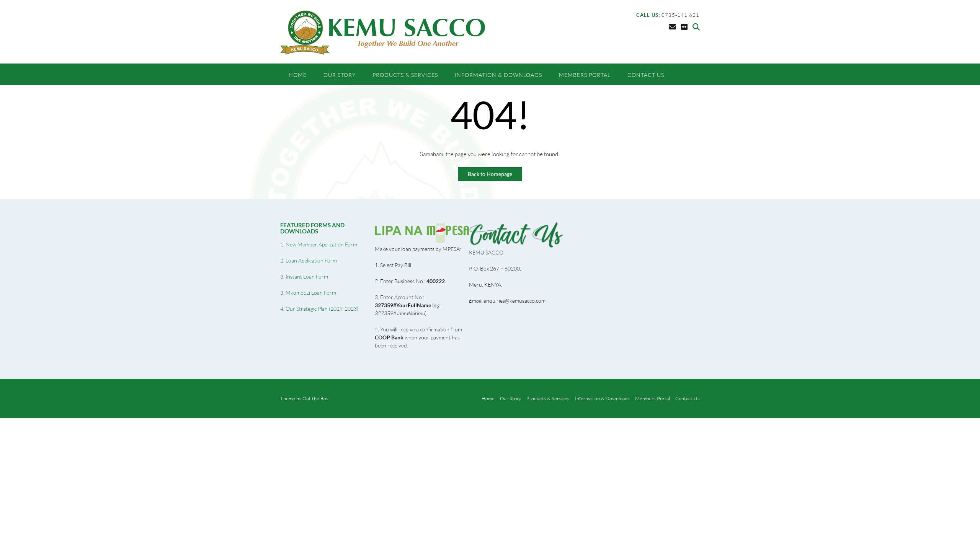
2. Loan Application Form (308, 260)
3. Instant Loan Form (304, 276)
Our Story (339, 75)
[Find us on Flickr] (684, 26)
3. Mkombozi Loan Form (308, 292)
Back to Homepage (490, 174)
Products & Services (405, 75)
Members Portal (585, 75)
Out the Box (315, 398)
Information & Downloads (498, 75)
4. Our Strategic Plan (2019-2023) (319, 308)
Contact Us (645, 75)
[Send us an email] (672, 26)
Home (298, 75)
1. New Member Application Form (318, 244)
